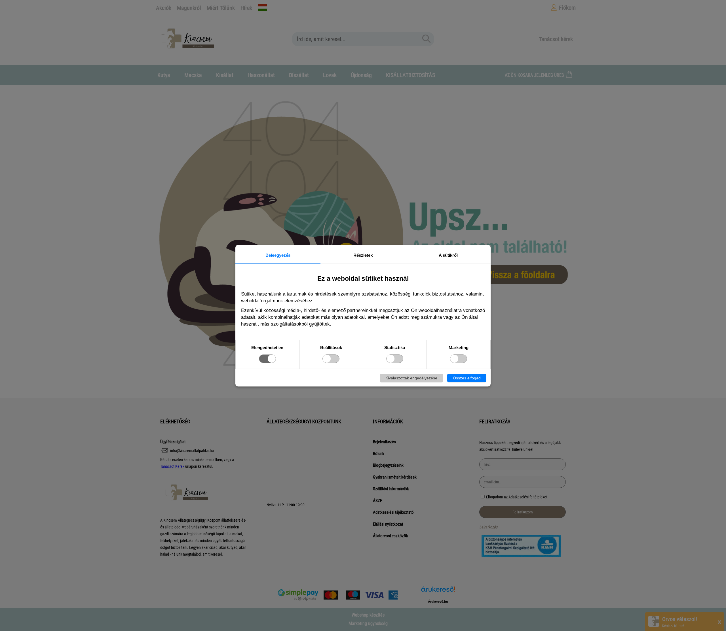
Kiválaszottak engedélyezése (411, 378)
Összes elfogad (467, 378)
